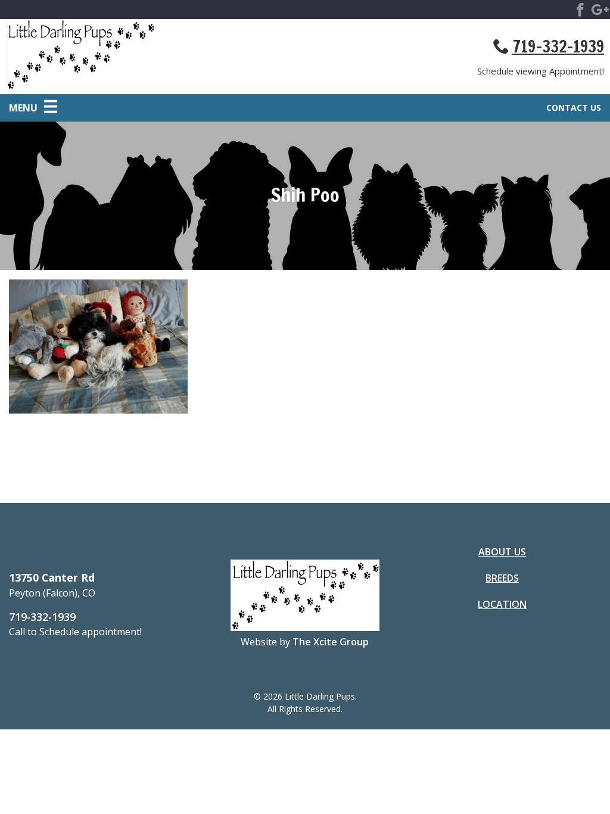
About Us (502, 551)
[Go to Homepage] (155, 56)
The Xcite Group (330, 641)
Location (502, 604)
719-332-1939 (558, 46)
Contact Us (573, 107)
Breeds (502, 578)
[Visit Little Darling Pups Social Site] (580, 11)
